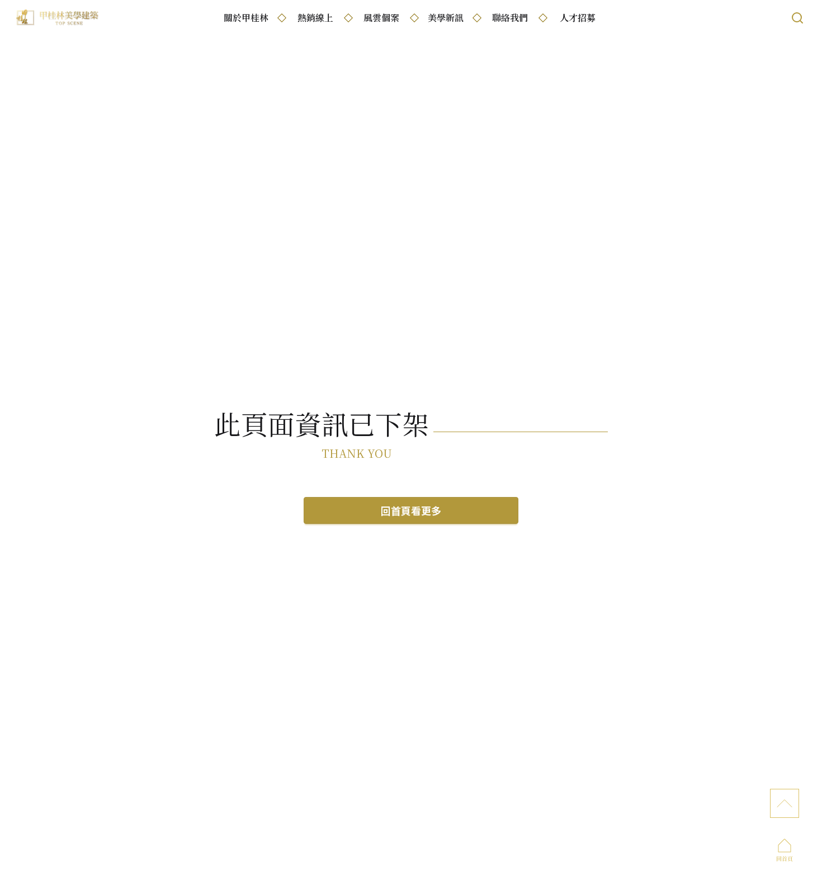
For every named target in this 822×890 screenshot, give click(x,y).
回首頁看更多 (411, 510)
